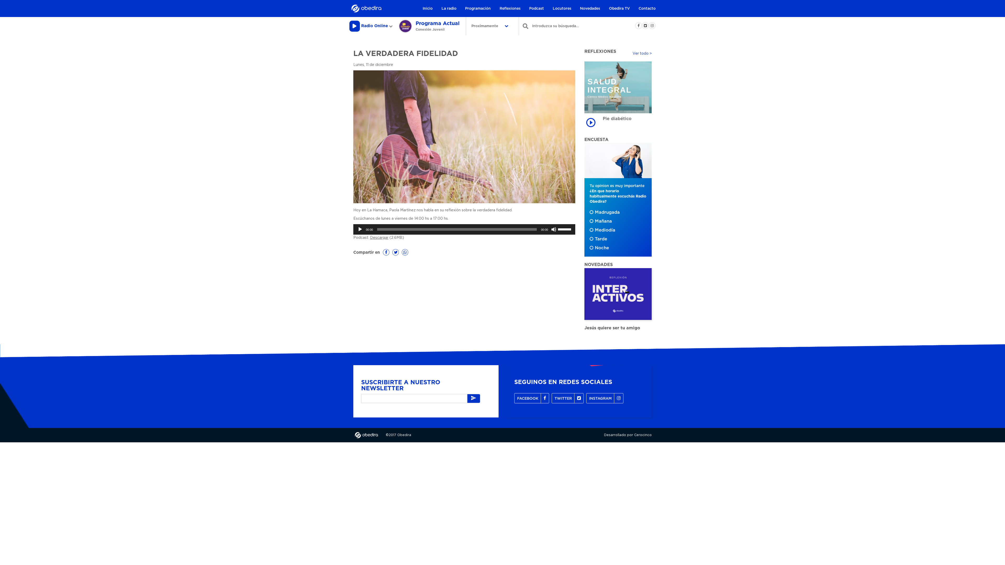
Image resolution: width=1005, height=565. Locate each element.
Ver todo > (642, 53)
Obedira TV (619, 8)
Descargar (379, 238)
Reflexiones (510, 8)
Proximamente (485, 26)
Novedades (590, 8)
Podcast (536, 8)
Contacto (647, 8)
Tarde (601, 239)
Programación (478, 8)
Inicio (428, 8)
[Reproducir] (360, 229)
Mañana (603, 221)
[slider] (565, 229)
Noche (602, 248)
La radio (449, 8)
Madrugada (607, 212)
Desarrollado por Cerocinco (628, 435)
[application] (464, 229)
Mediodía (605, 230)
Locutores (562, 8)
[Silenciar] (553, 229)
